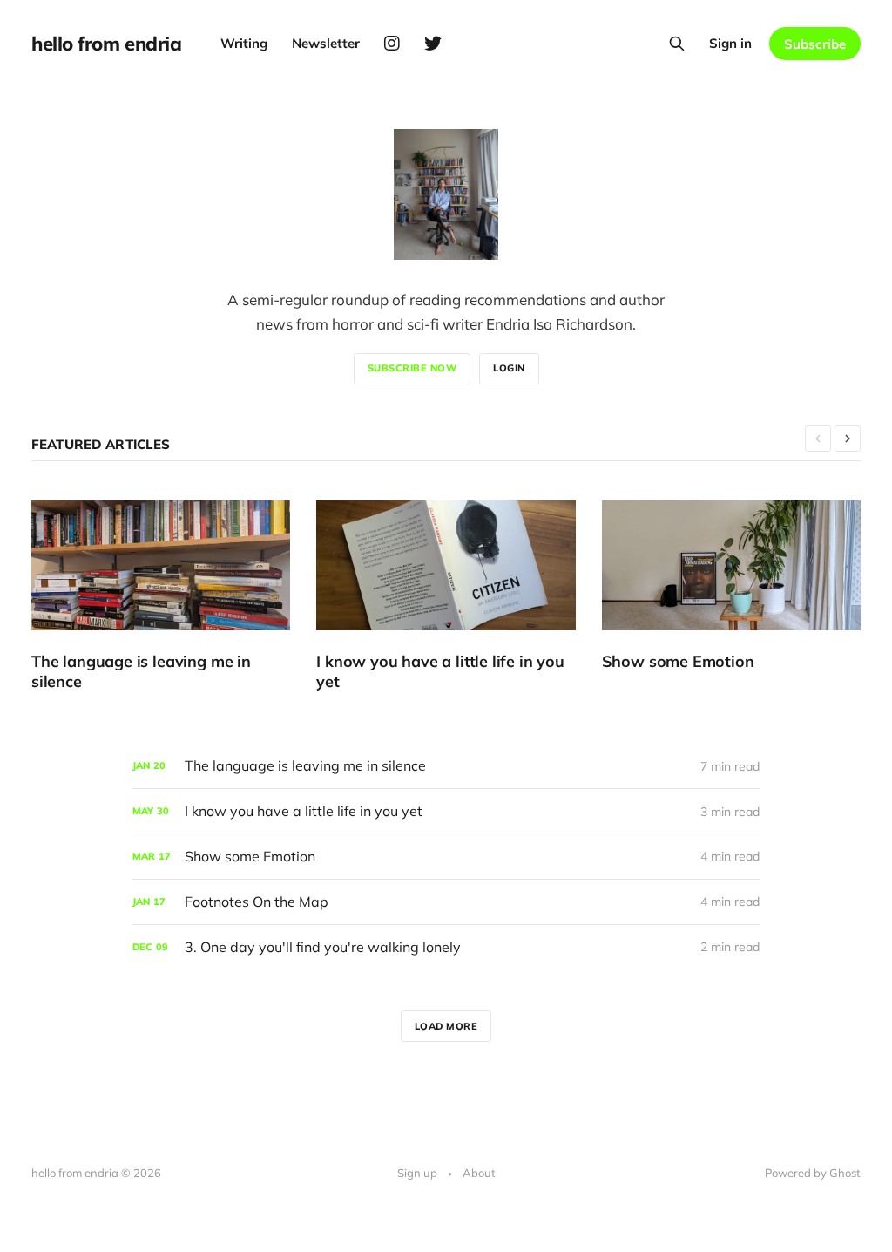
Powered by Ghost (813, 1173)
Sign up (417, 1173)
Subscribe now (412, 368)
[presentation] (818, 438)
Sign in (730, 43)
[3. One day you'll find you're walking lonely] (446, 947)
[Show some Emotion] (731, 585)
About (479, 1173)
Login (509, 368)
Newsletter (326, 43)
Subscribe (815, 44)
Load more (446, 1026)
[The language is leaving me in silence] (160, 595)
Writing (243, 43)
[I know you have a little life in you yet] (445, 595)
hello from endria (106, 43)
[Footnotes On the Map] (446, 902)
